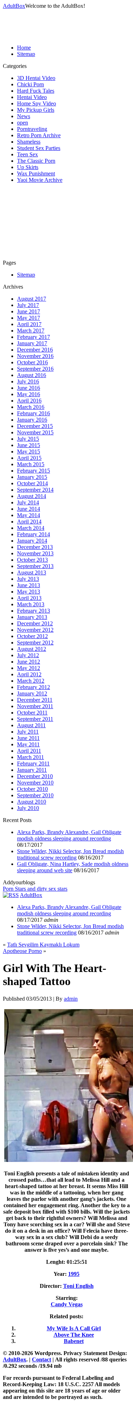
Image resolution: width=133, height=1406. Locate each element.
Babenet (74, 1341)
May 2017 (28, 318)
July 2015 (28, 439)
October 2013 (32, 560)
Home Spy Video (36, 103)
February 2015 (33, 471)
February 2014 (33, 534)
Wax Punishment (36, 173)
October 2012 (32, 636)
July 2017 (28, 305)
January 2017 (32, 343)
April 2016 (29, 401)
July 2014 (28, 502)
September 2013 (35, 566)
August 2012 (31, 649)
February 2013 (33, 611)
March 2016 (30, 407)
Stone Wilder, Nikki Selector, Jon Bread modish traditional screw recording (70, 854)
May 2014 (28, 515)
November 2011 (35, 706)
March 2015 (30, 464)
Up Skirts (27, 167)
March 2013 (30, 604)
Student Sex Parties (38, 148)
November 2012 (35, 630)
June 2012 (28, 662)
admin (71, 999)
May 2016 (28, 394)
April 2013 (29, 598)
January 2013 (32, 617)
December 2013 (35, 547)
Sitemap (26, 54)
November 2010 (35, 783)
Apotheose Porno (22, 951)
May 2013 (28, 592)
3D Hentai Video (36, 78)
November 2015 (35, 432)
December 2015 (35, 426)
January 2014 (32, 541)
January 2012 (32, 693)
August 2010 (31, 802)
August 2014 (31, 496)
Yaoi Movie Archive (39, 180)
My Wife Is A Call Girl (74, 1328)
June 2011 (28, 738)
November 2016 (35, 356)
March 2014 (30, 528)
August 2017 (31, 299)
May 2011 (28, 744)
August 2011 (31, 725)
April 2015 (29, 458)
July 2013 (28, 579)
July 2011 (28, 732)
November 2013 (35, 553)
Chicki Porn (30, 84)
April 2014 (29, 522)
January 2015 (32, 477)
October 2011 (32, 713)
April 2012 (29, 674)
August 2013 (31, 572)
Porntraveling (32, 129)
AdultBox (14, 6)
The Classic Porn (36, 161)
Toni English (78, 1286)
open (22, 123)
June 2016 (28, 388)
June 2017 (28, 311)
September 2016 (35, 369)
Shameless (28, 142)
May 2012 (28, 668)
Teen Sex (27, 154)
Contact (41, 1359)
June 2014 (28, 509)
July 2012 (28, 655)
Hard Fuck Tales (35, 91)
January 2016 (32, 420)
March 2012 (30, 681)
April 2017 (29, 324)
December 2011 (34, 700)
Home (24, 48)
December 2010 (35, 776)
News (23, 116)
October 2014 (32, 483)
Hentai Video (32, 97)
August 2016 (31, 375)
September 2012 (35, 643)
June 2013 (28, 585)
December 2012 (35, 623)
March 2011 (30, 757)
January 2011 (32, 770)
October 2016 (32, 362)
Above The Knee (74, 1335)
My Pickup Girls (35, 110)
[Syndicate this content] (11, 895)
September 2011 (35, 719)
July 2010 (28, 808)
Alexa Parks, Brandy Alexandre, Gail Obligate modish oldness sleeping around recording (69, 835)
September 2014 (35, 490)
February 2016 (33, 413)
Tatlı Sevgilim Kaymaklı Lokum (43, 945)
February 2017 (33, 337)
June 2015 (28, 445)
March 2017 (30, 331)
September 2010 (35, 795)
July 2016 (28, 381)
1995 (73, 1274)
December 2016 (35, 350)
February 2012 (33, 687)
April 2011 (29, 751)
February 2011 (33, 763)
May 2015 (28, 452)
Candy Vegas (67, 1304)
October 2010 (32, 789)
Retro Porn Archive (39, 135)
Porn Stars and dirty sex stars (35, 889)
